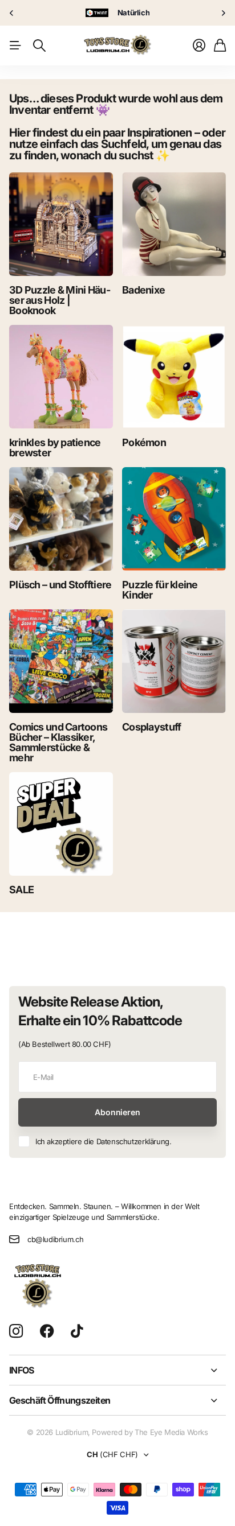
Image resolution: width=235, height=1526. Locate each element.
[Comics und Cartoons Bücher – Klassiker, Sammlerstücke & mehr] (61, 661)
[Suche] (39, 45)
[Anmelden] (199, 45)
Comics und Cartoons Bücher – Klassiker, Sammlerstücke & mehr (58, 742)
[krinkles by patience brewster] (61, 376)
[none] (11, 13)
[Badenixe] (174, 224)
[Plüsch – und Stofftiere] (61, 519)
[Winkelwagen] (220, 45)
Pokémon (144, 442)
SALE (21, 890)
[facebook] (47, 1331)
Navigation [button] (15, 45)
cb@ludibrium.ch (55, 1239)
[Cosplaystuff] (174, 661)
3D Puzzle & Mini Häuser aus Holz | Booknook (60, 300)
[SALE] (61, 824)
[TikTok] (77, 1331)
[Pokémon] (174, 376)
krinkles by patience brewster (55, 447)
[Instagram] (16, 1332)
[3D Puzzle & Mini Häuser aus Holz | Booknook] (61, 224)
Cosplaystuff (151, 727)
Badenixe (143, 290)
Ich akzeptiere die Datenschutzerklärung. (103, 1141)
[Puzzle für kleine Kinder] (174, 519)
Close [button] (117, 1370)
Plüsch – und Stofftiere (60, 585)
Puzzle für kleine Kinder (160, 590)
